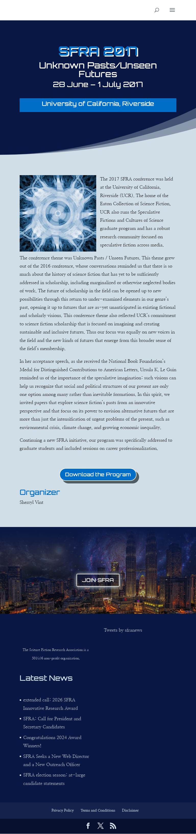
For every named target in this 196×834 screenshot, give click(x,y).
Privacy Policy (63, 810)
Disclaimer (130, 810)
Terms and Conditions (98, 810)
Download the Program (98, 474)
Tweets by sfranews (123, 630)
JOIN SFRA (98, 580)
